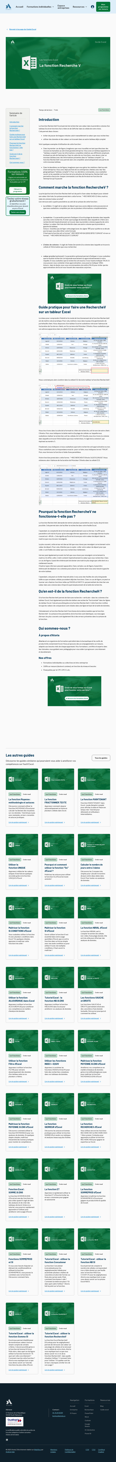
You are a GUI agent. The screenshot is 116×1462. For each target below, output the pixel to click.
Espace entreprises (63, 6)
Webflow (37, 1450)
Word (87, 1417)
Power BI (88, 1433)
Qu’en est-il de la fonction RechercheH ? (16, 156)
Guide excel (104, 1410)
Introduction (14, 122)
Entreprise (73, 1410)
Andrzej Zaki (10, 1452)
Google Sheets (87, 1425)
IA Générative (90, 1430)
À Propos (73, 1413)
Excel (86, 1406)
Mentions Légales (53, 1451)
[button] (40, 7)
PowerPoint (89, 1413)
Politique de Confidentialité (70, 1451)
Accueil (19, 6)
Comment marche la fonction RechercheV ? (16, 128)
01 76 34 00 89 (57, 1413)
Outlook (88, 1420)
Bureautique (89, 1410)
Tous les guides (101, 758)
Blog (101, 1406)
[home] (8, 7)
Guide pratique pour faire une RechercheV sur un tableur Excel (18, 136)
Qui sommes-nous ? (17, 162)
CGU (93, 1450)
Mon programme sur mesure (103, 6)
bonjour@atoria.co (58, 1416)
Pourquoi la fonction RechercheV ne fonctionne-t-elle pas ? (17, 146)
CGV (87, 1450)
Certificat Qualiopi (101, 1451)
